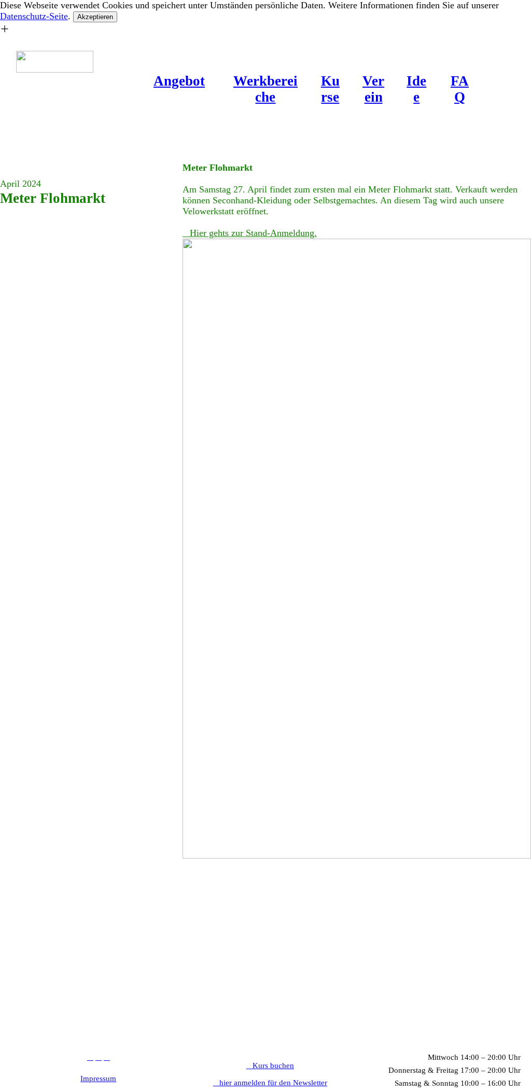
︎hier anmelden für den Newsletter (270, 1083)
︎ (90, 1057)
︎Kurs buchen (270, 1065)
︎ (107, 1057)
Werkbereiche (265, 89)
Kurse (330, 89)
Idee (416, 89)
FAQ (460, 89)
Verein (373, 89)
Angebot (179, 81)
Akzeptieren (95, 17)
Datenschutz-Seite (34, 16)
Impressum (98, 1078)
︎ (98, 1057)
